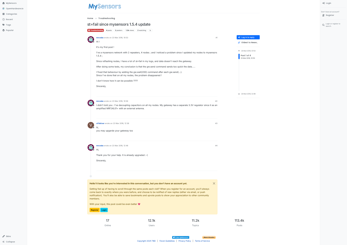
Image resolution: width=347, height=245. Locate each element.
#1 (216, 37)
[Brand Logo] (104, 6)
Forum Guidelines (167, 241)
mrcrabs (99, 37)
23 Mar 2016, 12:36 (121, 123)
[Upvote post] (205, 93)
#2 (216, 101)
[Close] (214, 183)
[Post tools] (215, 93)
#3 (216, 123)
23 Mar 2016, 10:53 (120, 37)
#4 (216, 145)
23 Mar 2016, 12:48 (120, 145)
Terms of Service (202, 241)
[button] (13, 236)
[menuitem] (333, 3)
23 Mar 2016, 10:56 (120, 101)
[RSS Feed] (150, 30)
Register (94, 210)
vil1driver (100, 123)
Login (104, 210)
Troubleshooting (96, 30)
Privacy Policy (185, 241)
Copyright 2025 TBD (146, 241)
